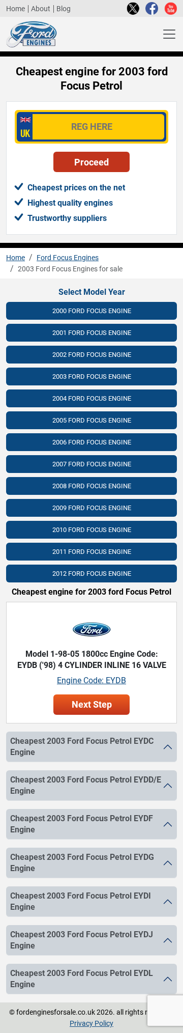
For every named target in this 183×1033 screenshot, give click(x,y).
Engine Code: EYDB (91, 680)
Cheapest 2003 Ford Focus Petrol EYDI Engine (80, 901)
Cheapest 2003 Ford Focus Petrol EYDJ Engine (81, 940)
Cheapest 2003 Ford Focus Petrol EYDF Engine (81, 824)
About (40, 9)
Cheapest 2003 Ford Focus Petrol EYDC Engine (82, 747)
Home (15, 9)
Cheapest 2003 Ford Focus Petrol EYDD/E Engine (85, 785)
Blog (63, 9)
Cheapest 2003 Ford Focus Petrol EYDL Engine (81, 979)
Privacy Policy (91, 1023)
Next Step (92, 705)
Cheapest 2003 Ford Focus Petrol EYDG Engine (82, 863)
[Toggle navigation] (169, 34)
